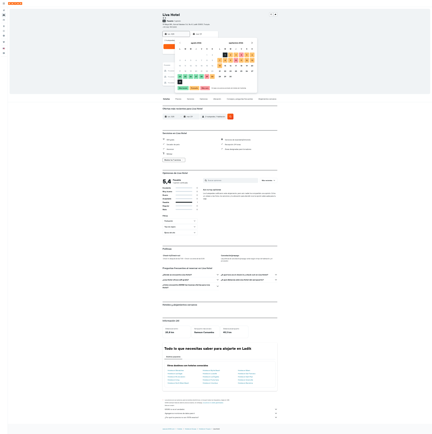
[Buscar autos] (4, 20)
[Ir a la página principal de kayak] (15, 3)
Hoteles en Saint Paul (245, 377)
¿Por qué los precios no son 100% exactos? (182, 417)
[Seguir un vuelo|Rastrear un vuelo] (4, 31)
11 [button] (185, 66)
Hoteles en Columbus (210, 383)
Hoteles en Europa (190, 429)
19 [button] (191, 71)
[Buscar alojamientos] (4, 15)
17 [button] (180, 71)
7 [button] (201, 60)
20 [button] (196, 71)
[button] (3, 3)
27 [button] (196, 76)
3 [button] (179, 60)
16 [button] (212, 66)
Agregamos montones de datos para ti (180, 413)
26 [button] (191, 76)
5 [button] (190, 60)
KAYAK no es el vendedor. (175, 409)
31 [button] (180, 82)
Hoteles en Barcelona (245, 383)
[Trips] (4, 42)
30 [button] (212, 76)
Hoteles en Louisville (210, 374)
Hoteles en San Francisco (246, 374)
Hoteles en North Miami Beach (178, 383)
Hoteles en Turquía (204, 429)
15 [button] (207, 66)
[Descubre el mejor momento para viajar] (4, 35)
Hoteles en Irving (173, 380)
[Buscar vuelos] (4, 10)
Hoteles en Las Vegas (175, 374)
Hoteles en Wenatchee (176, 370)
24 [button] (180, 76)
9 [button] (212, 60)
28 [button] (201, 76)
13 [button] (196, 66)
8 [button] (206, 60)
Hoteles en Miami (244, 370)
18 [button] (185, 71)
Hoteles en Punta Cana (211, 380)
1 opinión (177, 21)
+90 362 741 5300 (170, 27)
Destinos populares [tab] (173, 357)
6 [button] (196, 60)
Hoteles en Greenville (245, 380)
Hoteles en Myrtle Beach (211, 370)
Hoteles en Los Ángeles (211, 377)
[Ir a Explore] (4, 26)
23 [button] (212, 71)
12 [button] (191, 66)
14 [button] (201, 66)
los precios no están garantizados (213, 403)
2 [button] (212, 55)
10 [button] (180, 66)
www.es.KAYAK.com (169, 429)
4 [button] (185, 60)
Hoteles (179, 429)
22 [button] (207, 71)
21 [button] (201, 71)
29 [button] (207, 76)
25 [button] (185, 76)
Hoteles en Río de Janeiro (176, 377)
